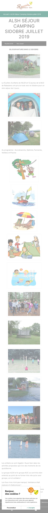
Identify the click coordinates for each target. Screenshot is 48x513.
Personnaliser (11, 508)
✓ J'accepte (31, 508)
